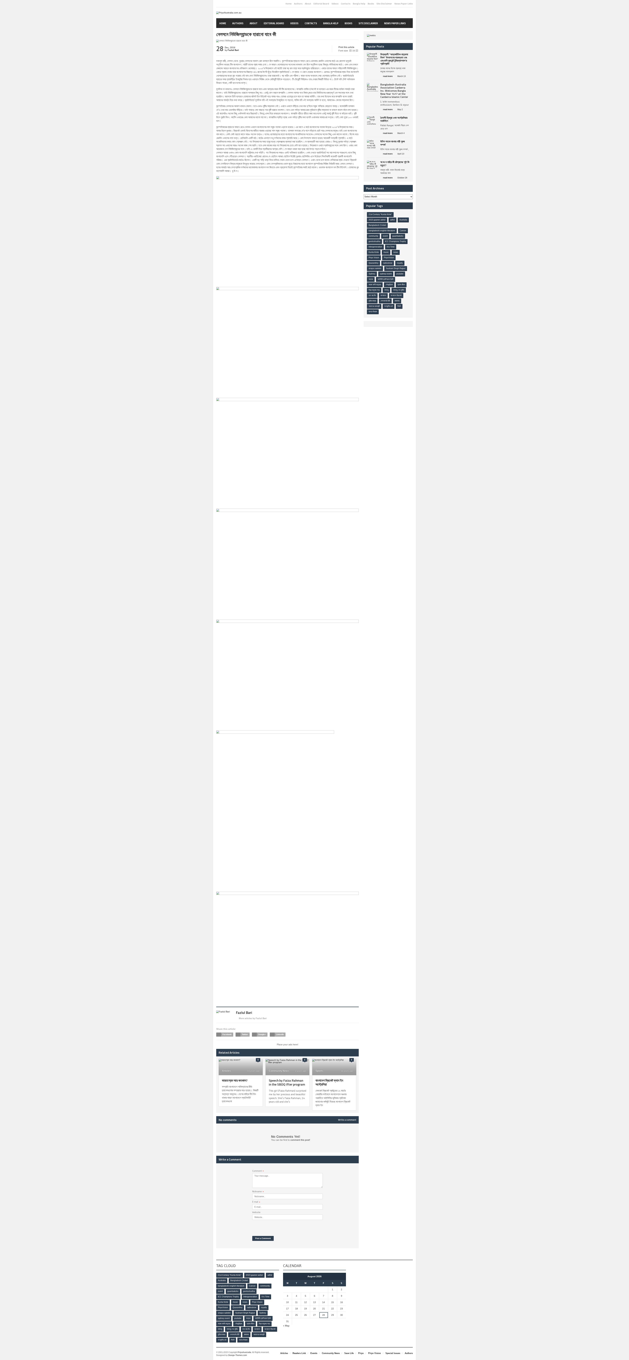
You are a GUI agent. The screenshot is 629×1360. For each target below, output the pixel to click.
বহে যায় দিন (372, 295)
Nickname (258, 1192)
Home (289, 3)
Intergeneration (375, 247)
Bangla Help (359, 3)
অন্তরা (371, 279)
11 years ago (347, 1071)
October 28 (402, 178)
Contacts (345, 3)
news (395, 252)
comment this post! (300, 1140)
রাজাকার (397, 301)
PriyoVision (389, 257)
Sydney (372, 274)
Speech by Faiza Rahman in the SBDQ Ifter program (287, 1082)
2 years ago (300, 1071)
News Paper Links (403, 3)
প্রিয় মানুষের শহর (374, 290)
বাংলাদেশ (383, 295)
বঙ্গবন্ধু (386, 290)
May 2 (400, 109)
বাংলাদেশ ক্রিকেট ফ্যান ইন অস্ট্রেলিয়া (329, 1082)
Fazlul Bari (233, 50)
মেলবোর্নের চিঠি (385, 301)
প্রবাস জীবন (401, 284)
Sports (319, 1071)
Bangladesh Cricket (377, 225)
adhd (392, 220)
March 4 (401, 133)
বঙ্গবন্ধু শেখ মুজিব (398, 290)
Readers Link (299, 1353)
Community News (279, 1071)
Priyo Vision (374, 257)
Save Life (349, 1353)
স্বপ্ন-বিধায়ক (373, 311)
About (308, 3)
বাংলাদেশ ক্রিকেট (396, 295)
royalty (400, 263)
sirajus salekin (375, 268)
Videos (335, 3)
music (386, 252)
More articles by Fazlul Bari (253, 1018)
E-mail (256, 1202)
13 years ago (253, 1071)
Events (313, 1353)
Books (371, 3)
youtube (399, 274)
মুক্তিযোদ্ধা (372, 301)
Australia (403, 220)
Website (256, 1212)
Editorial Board (321, 3)
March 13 (401, 76)
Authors (298, 3)
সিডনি (399, 306)
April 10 (400, 154)
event (385, 236)
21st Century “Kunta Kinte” (380, 214)
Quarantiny (373, 263)
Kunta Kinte (374, 252)
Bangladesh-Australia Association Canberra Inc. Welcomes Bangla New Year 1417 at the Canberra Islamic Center (394, 90)
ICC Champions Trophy (395, 241)
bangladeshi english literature (382, 230)
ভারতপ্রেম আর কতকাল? (235, 1080)
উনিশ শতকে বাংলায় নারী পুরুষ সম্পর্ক (392, 142)
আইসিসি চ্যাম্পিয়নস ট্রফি (385, 279)
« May (286, 1325)
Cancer (403, 230)
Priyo (361, 1353)
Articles (226, 1071)
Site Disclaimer (384, 3)
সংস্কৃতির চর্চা (388, 306)
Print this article (346, 47)
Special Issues (392, 1353)
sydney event (386, 274)
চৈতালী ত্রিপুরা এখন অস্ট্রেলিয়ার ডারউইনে (393, 119)
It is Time (391, 247)
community (373, 236)
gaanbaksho (397, 236)
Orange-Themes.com (237, 1355)
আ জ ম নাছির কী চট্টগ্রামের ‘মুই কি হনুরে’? (394, 163)
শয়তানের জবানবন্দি (374, 306)
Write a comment (347, 1120)
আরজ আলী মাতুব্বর (375, 284)
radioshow (387, 263)
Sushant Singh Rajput (395, 268)
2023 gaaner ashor (377, 220)
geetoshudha (374, 241)
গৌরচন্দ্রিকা (389, 284)
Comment (258, 1171)
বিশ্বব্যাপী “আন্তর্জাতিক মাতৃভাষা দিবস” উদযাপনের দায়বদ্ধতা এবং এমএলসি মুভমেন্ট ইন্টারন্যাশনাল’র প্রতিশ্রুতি (394, 59)
